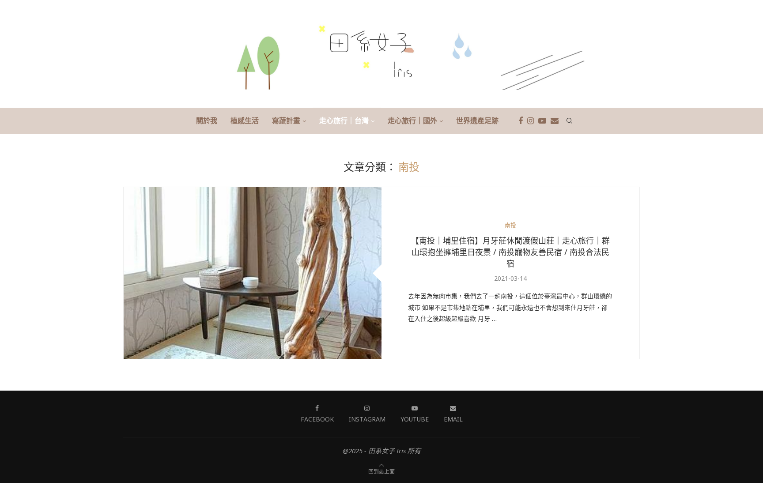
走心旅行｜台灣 (344, 120)
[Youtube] (542, 121)
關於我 (206, 120)
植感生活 (244, 120)
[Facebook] (520, 121)
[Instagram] (530, 121)
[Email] (555, 121)
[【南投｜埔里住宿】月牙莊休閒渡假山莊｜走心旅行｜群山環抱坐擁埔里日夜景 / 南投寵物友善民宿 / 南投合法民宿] (253, 273)
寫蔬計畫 (286, 120)
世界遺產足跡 (477, 120)
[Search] (569, 121)
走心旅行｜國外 (412, 120)
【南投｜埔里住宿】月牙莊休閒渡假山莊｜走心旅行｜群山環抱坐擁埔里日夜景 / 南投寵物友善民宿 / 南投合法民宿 (510, 252)
